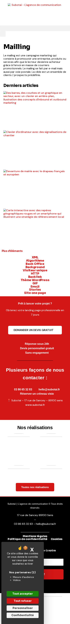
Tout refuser (23, 601)
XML (35, 257)
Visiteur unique (35, 270)
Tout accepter (22, 593)
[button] (35, 28)
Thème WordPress (35, 280)
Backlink (35, 277)
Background (35, 267)
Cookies (56, 539)
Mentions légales (35, 536)
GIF (35, 283)
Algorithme (35, 260)
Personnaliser (23, 608)
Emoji (35, 286)
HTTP (35, 273)
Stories (35, 290)
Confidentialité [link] (22, 615)
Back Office (35, 264)
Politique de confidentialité (27, 539)
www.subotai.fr (35, 405)
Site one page (35, 293)
